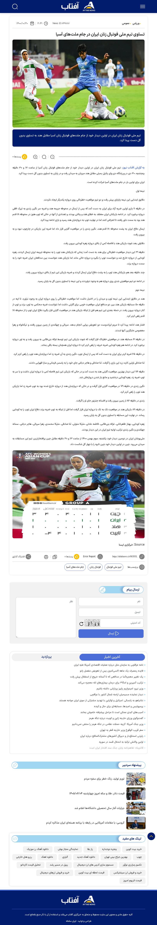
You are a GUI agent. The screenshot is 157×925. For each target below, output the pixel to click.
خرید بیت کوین (134, 849)
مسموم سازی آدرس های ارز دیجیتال (95, 865)
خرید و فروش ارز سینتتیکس (128, 873)
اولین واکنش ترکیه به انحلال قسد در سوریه (121, 742)
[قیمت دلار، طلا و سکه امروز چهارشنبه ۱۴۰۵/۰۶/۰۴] (135, 793)
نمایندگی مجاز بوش (68, 849)
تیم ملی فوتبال (113, 567)
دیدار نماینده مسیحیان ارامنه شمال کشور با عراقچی (116, 695)
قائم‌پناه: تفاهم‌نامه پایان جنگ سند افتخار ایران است (116, 748)
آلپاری (65, 857)
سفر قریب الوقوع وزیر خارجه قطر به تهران (121, 730)
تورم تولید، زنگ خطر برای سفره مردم (104, 779)
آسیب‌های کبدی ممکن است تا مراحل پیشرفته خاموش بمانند (111, 712)
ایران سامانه (71, 921)
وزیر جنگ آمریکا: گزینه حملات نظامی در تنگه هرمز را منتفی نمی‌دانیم (107, 724)
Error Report (89, 556)
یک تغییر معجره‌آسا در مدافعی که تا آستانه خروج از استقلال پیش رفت (106, 677)
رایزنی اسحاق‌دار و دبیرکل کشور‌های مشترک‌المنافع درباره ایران (111, 736)
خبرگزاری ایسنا (126, 545)
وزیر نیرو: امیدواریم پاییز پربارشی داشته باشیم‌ (119, 689)
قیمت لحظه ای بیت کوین (91, 873)
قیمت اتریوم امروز (132, 881)
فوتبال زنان (95, 567)
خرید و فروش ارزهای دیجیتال (54, 873)
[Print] (45, 556)
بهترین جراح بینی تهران (116, 857)
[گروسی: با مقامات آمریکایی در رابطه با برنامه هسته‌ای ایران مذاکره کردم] (135, 823)
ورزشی (135, 23)
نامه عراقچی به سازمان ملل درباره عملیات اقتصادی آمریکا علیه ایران (108, 665)
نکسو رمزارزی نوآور (132, 865)
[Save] (54, 556)
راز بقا (90, 849)
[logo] (79, 5)
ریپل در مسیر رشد (59, 865)
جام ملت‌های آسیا (75, 567)
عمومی (125, 23)
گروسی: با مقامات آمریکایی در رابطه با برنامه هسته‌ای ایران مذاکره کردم (85, 823)
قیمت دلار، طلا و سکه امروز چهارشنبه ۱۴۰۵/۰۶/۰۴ (96, 794)
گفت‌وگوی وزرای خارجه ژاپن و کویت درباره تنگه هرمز (116, 718)
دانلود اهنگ (47, 857)
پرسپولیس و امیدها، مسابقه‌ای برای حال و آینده (118, 706)
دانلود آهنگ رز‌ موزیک (38, 849)
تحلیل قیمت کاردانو (30, 865)
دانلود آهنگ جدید (86, 857)
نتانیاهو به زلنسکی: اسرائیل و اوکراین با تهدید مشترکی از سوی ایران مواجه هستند (101, 700)
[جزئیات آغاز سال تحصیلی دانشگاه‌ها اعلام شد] (135, 808)
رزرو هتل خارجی (24, 857)
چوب (139, 857)
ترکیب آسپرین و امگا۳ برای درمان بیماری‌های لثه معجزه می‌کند (110, 683)
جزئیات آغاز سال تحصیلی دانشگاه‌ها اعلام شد (99, 808)
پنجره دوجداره (109, 849)
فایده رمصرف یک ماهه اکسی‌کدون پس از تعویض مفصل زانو (111, 671)
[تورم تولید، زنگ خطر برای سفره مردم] (135, 779)
